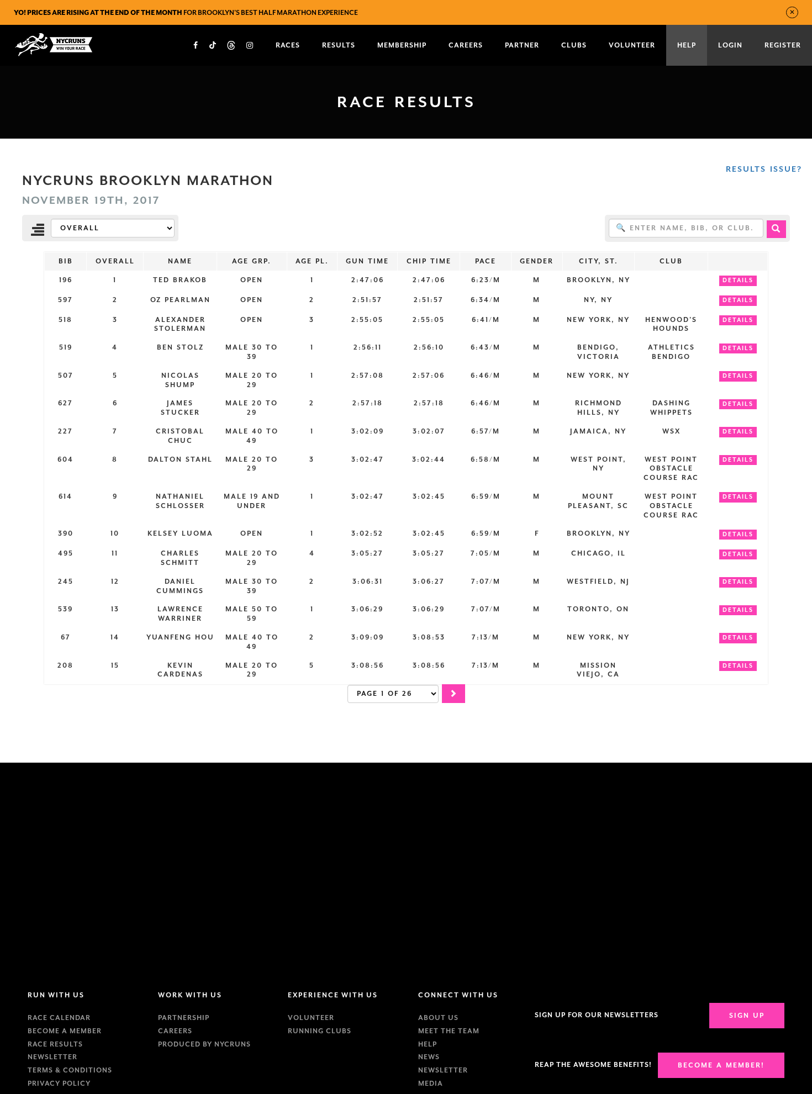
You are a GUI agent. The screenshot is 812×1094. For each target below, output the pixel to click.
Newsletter (52, 1057)
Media (430, 1083)
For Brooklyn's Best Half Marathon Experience (186, 12)
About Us (438, 1017)
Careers (175, 1031)
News (429, 1057)
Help (427, 1044)
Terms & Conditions (70, 1070)
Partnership (183, 1017)
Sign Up (746, 1015)
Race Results (55, 1044)
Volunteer (311, 1017)
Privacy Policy (59, 1083)
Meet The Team (448, 1031)
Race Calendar (59, 1017)
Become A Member (65, 1031)
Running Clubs (319, 1031)
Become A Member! (721, 1065)
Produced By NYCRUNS (204, 1044)
